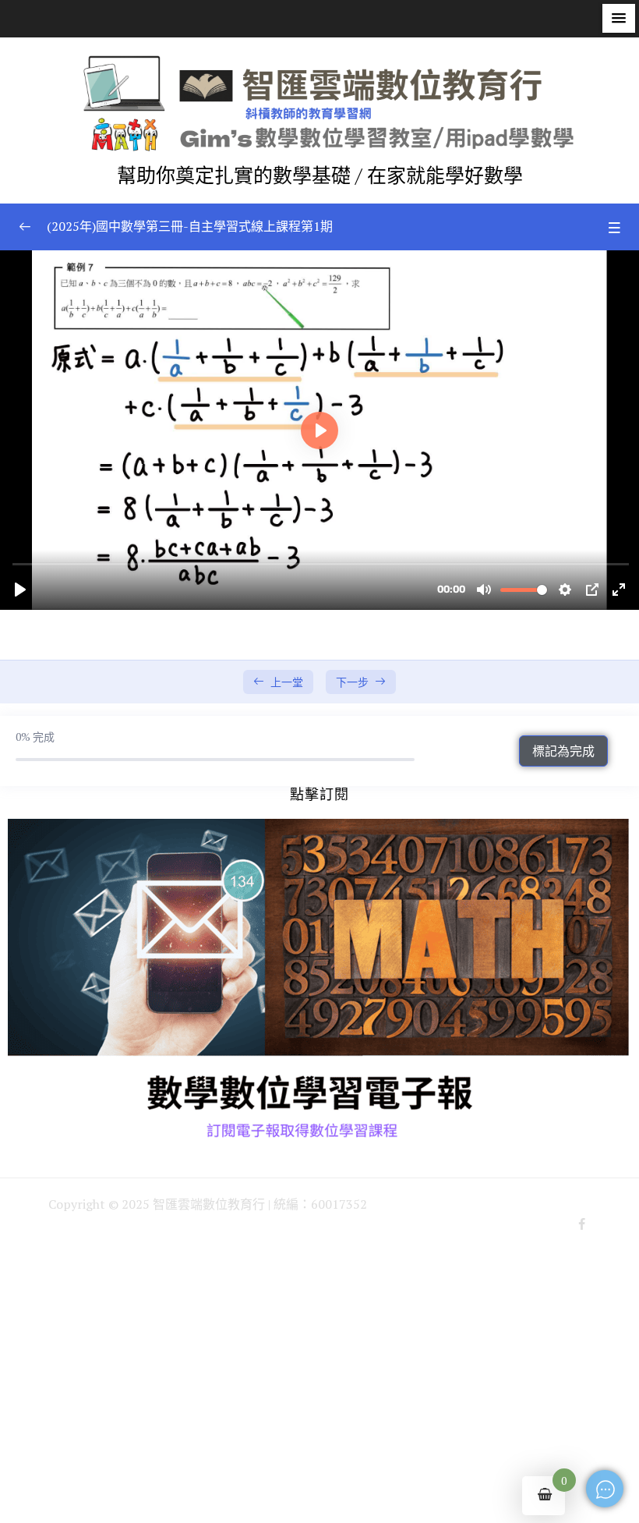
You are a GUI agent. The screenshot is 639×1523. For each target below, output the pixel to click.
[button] (618, 18)
